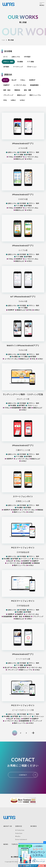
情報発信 (17, 90)
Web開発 (20, 61)
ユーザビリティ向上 (20, 85)
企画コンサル (16, 56)
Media (17, 836)
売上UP (14, 80)
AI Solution (19, 830)
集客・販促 (6, 90)
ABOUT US (7, 826)
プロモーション (32, 67)
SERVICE (18, 826)
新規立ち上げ (21, 95)
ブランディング (8, 95)
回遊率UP (6, 85)
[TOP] (9, 4)
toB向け (13, 100)
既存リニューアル (35, 95)
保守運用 (6, 67)
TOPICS (15, 844)
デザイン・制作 (8, 61)
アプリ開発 (30, 61)
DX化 (5, 100)
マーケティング (18, 67)
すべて (5, 56)
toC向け (22, 100)
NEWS (5, 844)
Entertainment (21, 839)
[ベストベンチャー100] (23, 800)
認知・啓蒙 (27, 90)
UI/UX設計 (27, 56)
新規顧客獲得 (34, 85)
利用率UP (32, 80)
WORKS (33, 826)
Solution (18, 833)
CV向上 (22, 80)
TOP (3, 40)
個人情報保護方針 (17, 857)
